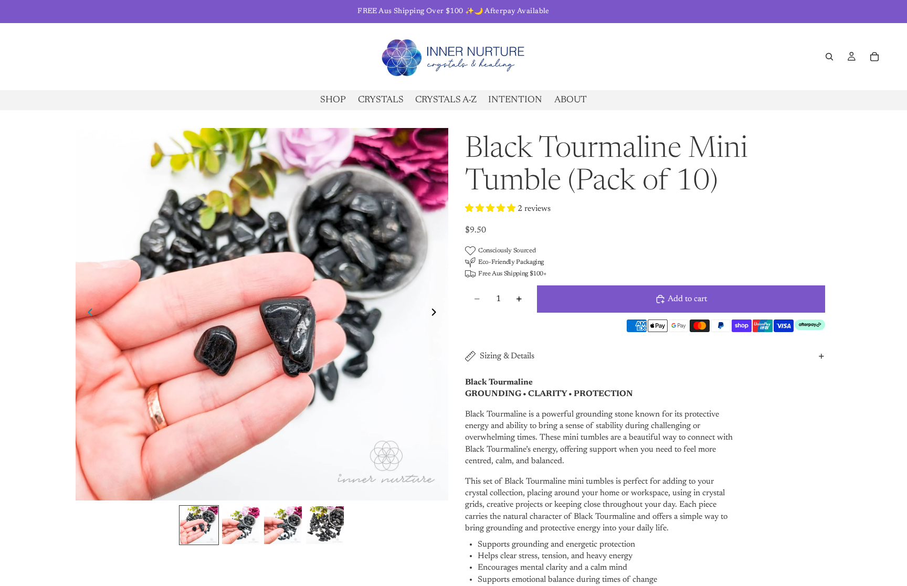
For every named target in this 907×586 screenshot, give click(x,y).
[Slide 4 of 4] (325, 525)
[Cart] (874, 56)
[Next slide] (436, 314)
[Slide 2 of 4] (241, 525)
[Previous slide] (87, 314)
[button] (491, 209)
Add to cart (687, 299)
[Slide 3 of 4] (283, 525)
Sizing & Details (507, 356)
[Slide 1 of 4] (199, 525)
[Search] (829, 56)
